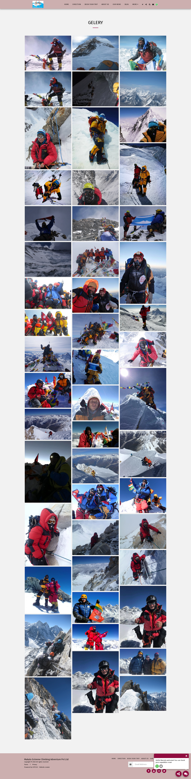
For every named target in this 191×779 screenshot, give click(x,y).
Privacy (34, 764)
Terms (26, 764)
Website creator (44, 767)
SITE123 (35, 767)
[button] (142, 4)
